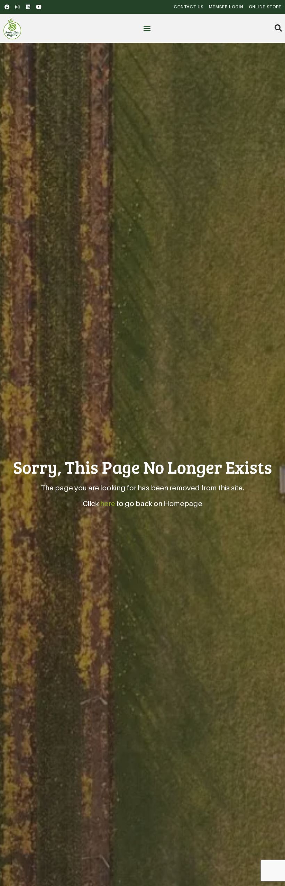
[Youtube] (38, 6)
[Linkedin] (28, 6)
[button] (147, 28)
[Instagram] (17, 6)
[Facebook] (6, 6)
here (107, 503)
